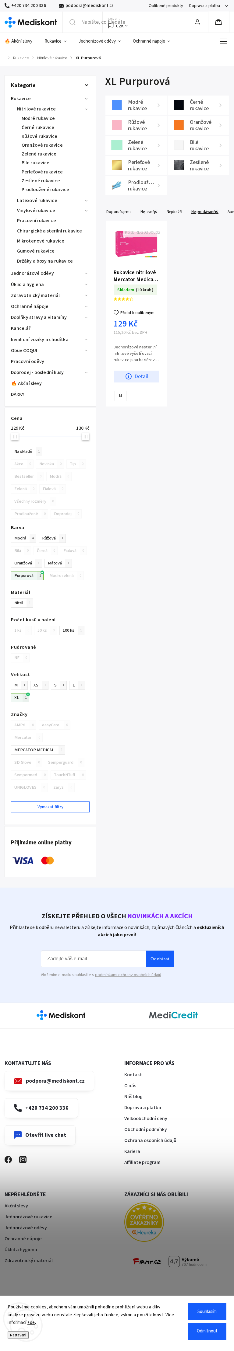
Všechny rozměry (34, 501)
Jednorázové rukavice (28, 1216)
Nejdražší (174, 212)
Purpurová (27, 575)
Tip (76, 464)
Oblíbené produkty (166, 6)
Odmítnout (207, 1331)
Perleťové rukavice (42, 172)
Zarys (62, 787)
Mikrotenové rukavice (40, 241)
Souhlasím (207, 1311)
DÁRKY (18, 394)
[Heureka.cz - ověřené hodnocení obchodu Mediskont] (153, 1223)
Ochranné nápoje (30, 306)
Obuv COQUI (24, 350)
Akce (22, 464)
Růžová (52, 538)
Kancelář (20, 328)
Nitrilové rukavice (36, 109)
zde (31, 1322)
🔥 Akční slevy (26, 383)
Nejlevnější (149, 212)
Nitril (22, 603)
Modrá (59, 476)
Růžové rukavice (40, 136)
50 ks (46, 630)
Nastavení (18, 1335)
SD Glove (27, 762)
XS (40, 685)
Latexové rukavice (37, 200)
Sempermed (30, 775)
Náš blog (133, 1096)
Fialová (53, 489)
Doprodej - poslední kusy (37, 372)
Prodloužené (30, 514)
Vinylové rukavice (36, 210)
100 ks (72, 630)
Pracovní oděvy (27, 361)
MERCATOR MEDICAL (38, 750)
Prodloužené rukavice (45, 189)
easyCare (55, 725)
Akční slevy (16, 1206)
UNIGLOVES (29, 787)
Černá (46, 550)
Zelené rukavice (39, 154)
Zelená (24, 489)
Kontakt (133, 1074)
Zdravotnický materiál (35, 295)
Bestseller (27, 476)
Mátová (58, 563)
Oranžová (27, 563)
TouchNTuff (69, 775)
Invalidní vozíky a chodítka (40, 339)
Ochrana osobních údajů (150, 1140)
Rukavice (21, 98)
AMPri (24, 725)
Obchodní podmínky (145, 1129)
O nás (130, 1085)
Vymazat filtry (50, 807)
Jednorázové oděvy (32, 273)
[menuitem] (21, 41)
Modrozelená (65, 575)
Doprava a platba (204, 6)
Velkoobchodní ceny (145, 1118)
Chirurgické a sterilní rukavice (49, 231)
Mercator (27, 737)
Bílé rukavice (35, 162)
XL (20, 697)
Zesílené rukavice (41, 180)
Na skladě (27, 451)
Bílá (21, 550)
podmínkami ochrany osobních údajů (128, 975)
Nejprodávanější (204, 212)
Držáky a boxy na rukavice (45, 261)
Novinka (50, 464)
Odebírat (160, 958)
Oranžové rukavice (42, 145)
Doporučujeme (118, 212)
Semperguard (65, 762)
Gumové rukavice (36, 251)
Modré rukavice (38, 118)
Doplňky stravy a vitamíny (39, 317)
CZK (120, 26)
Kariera (132, 1151)
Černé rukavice (38, 127)
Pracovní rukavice (36, 220)
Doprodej (66, 514)
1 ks (21, 630)
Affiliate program (142, 1162)
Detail (141, 376)
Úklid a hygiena (27, 284)
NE (20, 658)
